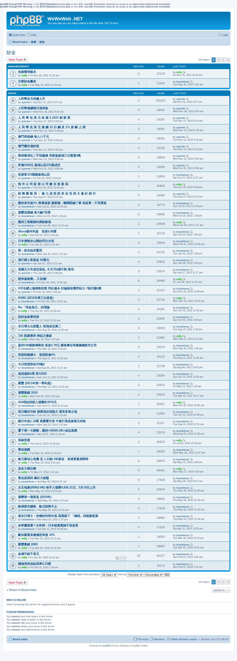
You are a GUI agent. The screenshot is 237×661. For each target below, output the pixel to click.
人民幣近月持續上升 (31, 98)
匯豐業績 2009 (27, 544)
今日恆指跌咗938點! (31, 364)
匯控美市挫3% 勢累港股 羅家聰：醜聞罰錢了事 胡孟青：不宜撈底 (62, 203)
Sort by (122, 574)
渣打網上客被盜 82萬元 (33, 260)
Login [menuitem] (225, 35)
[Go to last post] (184, 72)
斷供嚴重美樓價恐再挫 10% (36, 535)
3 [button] (223, 60)
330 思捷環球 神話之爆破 (35, 335)
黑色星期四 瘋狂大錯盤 (33, 478)
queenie (26, 102)
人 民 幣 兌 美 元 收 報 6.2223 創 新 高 (44, 117)
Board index (20, 639)
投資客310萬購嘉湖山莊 (34, 174)
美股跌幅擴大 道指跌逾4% (37, 354)
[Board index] (27, 20)
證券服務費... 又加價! (32, 279)
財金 (11, 52)
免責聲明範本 (27, 72)
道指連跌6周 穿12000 (32, 373)
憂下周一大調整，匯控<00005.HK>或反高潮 (47, 430)
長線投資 (24, 440)
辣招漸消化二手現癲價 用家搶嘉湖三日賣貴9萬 (49, 155)
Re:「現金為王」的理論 (34, 307)
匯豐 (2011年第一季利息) (34, 383)
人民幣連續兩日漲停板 (33, 108)
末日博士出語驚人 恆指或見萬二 (39, 326)
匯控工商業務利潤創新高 (34, 222)
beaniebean (182, 81)
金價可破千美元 (28, 554)
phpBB (106, 645)
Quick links (19, 35)
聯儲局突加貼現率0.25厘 (34, 563)
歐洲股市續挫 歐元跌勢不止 (37, 506)
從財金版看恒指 (28, 316)
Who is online (16, 600)
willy (24, 75)
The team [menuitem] (143, 639)
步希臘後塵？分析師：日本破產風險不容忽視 (48, 525)
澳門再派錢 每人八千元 (33, 136)
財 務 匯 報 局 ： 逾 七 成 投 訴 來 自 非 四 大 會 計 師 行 (57, 193)
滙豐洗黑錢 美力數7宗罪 (34, 212)
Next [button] (228, 60)
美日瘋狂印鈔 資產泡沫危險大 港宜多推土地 (47, 411)
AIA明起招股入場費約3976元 (37, 402)
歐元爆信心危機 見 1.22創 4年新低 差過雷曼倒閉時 (53, 459)
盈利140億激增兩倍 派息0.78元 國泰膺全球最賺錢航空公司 (57, 345)
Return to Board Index (23, 590)
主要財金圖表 (27, 81)
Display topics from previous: (84, 574)
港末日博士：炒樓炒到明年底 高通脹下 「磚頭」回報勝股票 (58, 516)
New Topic (16, 59)
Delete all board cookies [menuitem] (184, 639)
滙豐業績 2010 (27, 392)
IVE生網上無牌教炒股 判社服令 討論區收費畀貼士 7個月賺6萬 (59, 288)
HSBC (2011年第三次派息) (35, 298)
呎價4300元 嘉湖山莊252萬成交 (39, 165)
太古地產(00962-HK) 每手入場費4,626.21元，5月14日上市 (57, 487)
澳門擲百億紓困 (28, 146)
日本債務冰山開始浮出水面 (36, 241)
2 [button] (218, 60)
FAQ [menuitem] (33, 35)
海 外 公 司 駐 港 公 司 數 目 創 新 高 (43, 184)
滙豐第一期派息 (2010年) (34, 497)
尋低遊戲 (24, 449)
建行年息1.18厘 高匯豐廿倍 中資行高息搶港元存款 (52, 421)
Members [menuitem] (159, 639)
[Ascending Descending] (154, 574)
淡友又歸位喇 (27, 468)
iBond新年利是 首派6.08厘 (37, 231)
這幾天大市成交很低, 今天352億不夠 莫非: (46, 269)
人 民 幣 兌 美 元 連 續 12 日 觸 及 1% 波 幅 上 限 (52, 127)
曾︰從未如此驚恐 (30, 250)
